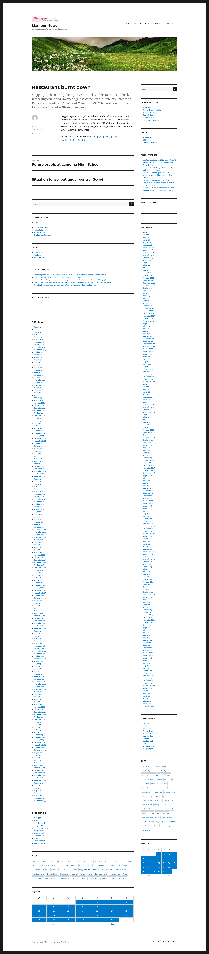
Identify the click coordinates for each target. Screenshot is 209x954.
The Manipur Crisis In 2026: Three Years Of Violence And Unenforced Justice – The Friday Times (71, 275)
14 (68, 911)
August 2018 (38, 570)
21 (68, 915)
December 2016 (40, 621)
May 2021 (37, 487)
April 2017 (38, 611)
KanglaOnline (39, 230)
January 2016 (39, 649)
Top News (111, 878)
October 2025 (39, 352)
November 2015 (40, 654)
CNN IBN (37, 818)
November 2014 (40, 684)
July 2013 (37, 725)
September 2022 (40, 446)
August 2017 (38, 601)
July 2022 (37, 451)
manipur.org (171, 23)
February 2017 (39, 616)
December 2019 (40, 530)
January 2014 (39, 710)
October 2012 (39, 748)
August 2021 (38, 479)
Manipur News (44, 26)
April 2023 (38, 428)
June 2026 (38, 332)
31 (111, 920)
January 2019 (39, 557)
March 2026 (38, 340)
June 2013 (37, 727)
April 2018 (38, 580)
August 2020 (39, 509)
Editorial (36, 865)
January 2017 (39, 618)
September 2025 (40, 355)
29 (83, 920)
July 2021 (37, 481)
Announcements (49, 861)
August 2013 (38, 722)
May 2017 (37, 608)
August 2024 (39, 388)
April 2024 (38, 398)
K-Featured (72, 870)
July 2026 (37, 329)
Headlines (123, 865)
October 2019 (39, 535)
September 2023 (40, 416)
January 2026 (39, 345)
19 (39, 915)
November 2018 (40, 563)
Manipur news (38, 874)
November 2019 (40, 532)
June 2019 (37, 545)
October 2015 (39, 656)
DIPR (123, 861)
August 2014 (38, 692)
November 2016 (40, 623)
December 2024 (40, 378)
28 (68, 920)
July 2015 (37, 664)
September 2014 (40, 689)
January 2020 (39, 527)
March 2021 (38, 492)
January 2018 (39, 588)
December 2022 (40, 438)
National (74, 874)
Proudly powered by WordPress (57, 942)
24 (112, 915)
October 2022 (39, 443)
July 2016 (37, 634)
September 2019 (40, 537)
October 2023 (39, 413)
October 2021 (39, 474)
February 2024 (39, 403)
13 (54, 911)
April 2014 (38, 702)
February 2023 (39, 433)
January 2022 (39, 466)
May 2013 (37, 730)
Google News (39, 826)
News (135, 23)
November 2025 (40, 350)
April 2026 (38, 337)
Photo (125, 874)
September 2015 (40, 659)
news (90, 874)
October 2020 (39, 504)
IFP (47, 870)
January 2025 (39, 375)
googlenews (111, 865)
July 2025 (37, 360)
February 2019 (39, 555)
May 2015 (37, 669)
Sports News (94, 878)
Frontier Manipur (40, 823)
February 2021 (39, 494)
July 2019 (37, 542)
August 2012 (38, 753)
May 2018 (37, 578)
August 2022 (39, 449)
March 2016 (38, 644)
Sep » (113, 924)
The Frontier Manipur (42, 235)
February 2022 (39, 464)
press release (38, 878)
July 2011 (37, 786)
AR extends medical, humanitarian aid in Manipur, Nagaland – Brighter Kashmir (65, 285)
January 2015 (39, 679)
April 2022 (38, 459)
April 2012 (38, 763)
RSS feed (37, 255)
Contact (158, 23)
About (147, 23)
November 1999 (40, 801)
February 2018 (39, 585)
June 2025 (38, 362)
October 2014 (39, 687)
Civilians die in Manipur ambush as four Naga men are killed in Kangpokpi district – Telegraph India (72, 280)
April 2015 (38, 672)
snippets (76, 878)
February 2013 (39, 737)
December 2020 (40, 499)
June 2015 (37, 666)
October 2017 (39, 596)
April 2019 (38, 550)
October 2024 (39, 383)
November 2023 (40, 411)
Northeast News (100, 874)
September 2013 (40, 720)
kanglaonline (84, 870)
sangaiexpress (64, 878)
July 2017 (37, 603)
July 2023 (37, 421)
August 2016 (38, 631)
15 (83, 911)
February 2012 (39, 768)
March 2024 (38, 400)
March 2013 (38, 735)
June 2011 (37, 788)
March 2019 (38, 552)
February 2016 (39, 646)
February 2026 (39, 342)
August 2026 (39, 327)
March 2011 (38, 796)
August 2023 (38, 418)
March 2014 (38, 704)
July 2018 (37, 573)
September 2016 (40, 628)
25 (126, 915)
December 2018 (40, 560)
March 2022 (38, 461)
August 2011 (38, 783)
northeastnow (114, 874)
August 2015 (38, 661)
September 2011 (40, 780)
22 (83, 915)
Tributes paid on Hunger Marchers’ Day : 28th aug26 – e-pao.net (59, 277)
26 (39, 920)
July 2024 (37, 390)
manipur (95, 870)
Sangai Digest (50, 878)
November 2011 (40, 775)
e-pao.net (37, 222)
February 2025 (39, 373)
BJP (91, 861)
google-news (99, 865)
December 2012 (40, 742)
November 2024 (40, 380)
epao (34, 123)
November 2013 (40, 715)
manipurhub (121, 870)
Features (65, 865)
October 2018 (39, 565)
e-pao (34, 133)
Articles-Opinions (65, 861)
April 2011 (37, 793)
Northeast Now (39, 233)
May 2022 (37, 456)
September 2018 (40, 568)
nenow (83, 874)
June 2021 (37, 484)
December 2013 (40, 712)
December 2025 (40, 347)
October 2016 (39, 626)
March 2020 (38, 522)
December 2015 (40, 651)
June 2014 (37, 697)
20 (54, 915)
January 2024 (39, 405)
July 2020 (37, 512)
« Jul (52, 924)
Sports (84, 878)
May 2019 (37, 547)
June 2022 (38, 454)
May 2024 (37, 395)
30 (97, 920)
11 (126, 907)
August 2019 (38, 540)
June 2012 (37, 758)
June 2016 (37, 636)
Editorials (45, 865)
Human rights (38, 870)
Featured (55, 865)
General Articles (85, 865)
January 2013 (39, 740)
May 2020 (37, 517)
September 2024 (40, 385)
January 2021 (39, 497)
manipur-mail (107, 870)
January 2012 (39, 770)
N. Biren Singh (52, 874)
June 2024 (38, 393)
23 (97, 915)
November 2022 (40, 441)
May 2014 (37, 699)
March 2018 (38, 583)
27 (54, 920)
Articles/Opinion (80, 861)
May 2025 (37, 365)
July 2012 (37, 755)
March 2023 (38, 431)
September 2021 (40, 476)
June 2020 (38, 514)
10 (112, 907)
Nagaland (64, 874)
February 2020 (39, 525)
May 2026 (37, 335)
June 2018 (37, 575)
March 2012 (38, 765)
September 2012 (40, 750)
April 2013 (37, 732)
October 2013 (39, 717)
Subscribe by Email (41, 257)
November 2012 (40, 745)
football (74, 865)
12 (39, 911)
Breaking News (101, 861)
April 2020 (38, 519)
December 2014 (40, 682)
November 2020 (40, 502)
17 (112, 911)
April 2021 (38, 489)
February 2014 (39, 707)
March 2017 (38, 613)
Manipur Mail (39, 836)
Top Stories (122, 878)
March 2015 (38, 674)
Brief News (114, 861)
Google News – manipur (43, 225)
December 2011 (39, 773)
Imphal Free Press (41, 227)
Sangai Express (40, 843)
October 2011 (39, 778)
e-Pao (34, 130)
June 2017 (37, 606)
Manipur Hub (39, 833)
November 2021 (40, 471)
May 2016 (37, 639)
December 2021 (40, 469)
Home (126, 23)
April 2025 (38, 367)
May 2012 (37, 760)
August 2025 (39, 357)
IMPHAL (54, 870)
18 (126, 911)
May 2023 (37, 426)
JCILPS (63, 870)
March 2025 (38, 370)
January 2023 (39, 436)
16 (97, 911)
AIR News (36, 861)
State (103, 878)
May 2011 (37, 791)
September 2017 (40, 598)
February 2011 (39, 798)
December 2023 (40, 408)
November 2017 (40, 593)
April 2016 (38, 641)
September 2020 (40, 507)
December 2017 (40, 590)
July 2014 (37, 694)
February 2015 (39, 677)
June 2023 (37, 423)
